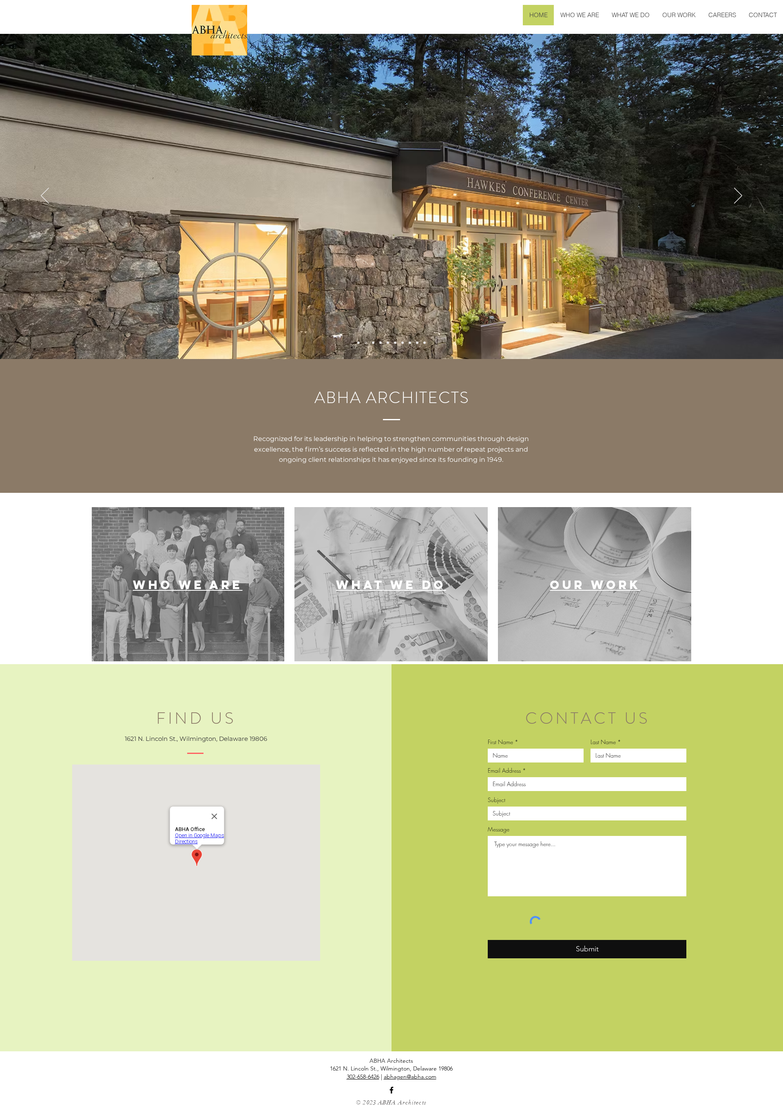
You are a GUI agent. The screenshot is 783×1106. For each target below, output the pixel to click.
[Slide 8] (410, 342)
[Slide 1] (358, 342)
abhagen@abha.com (410, 1076)
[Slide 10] (424, 342)
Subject (496, 800)
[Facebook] (391, 1090)
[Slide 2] (366, 342)
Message (498, 829)
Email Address (504, 771)
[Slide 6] (395, 342)
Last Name (603, 742)
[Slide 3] (373, 342)
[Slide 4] (380, 342)
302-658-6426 (363, 1076)
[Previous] (45, 196)
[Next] (738, 196)
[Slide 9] (417, 342)
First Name (500, 742)
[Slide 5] (388, 342)
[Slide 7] (402, 342)
